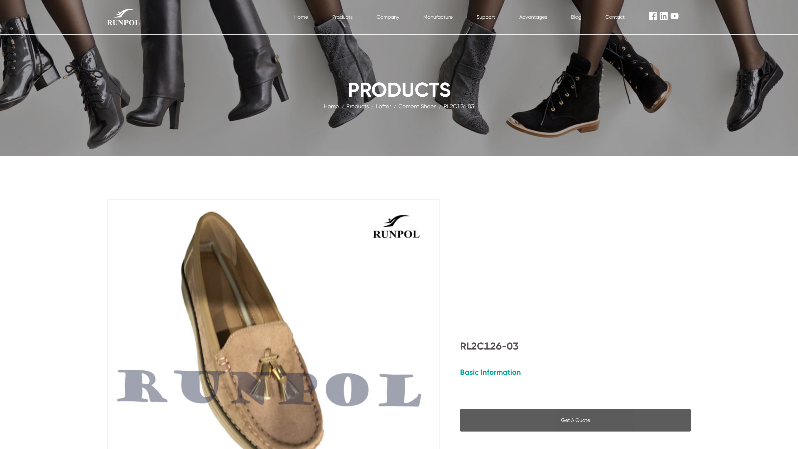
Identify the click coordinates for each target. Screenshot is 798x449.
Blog (576, 17)
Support (486, 17)
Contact (615, 17)
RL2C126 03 (459, 106)
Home (301, 17)
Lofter (383, 106)
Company (388, 17)
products (357, 106)
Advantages (533, 17)
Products (342, 17)
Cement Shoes (417, 106)
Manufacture (438, 17)
